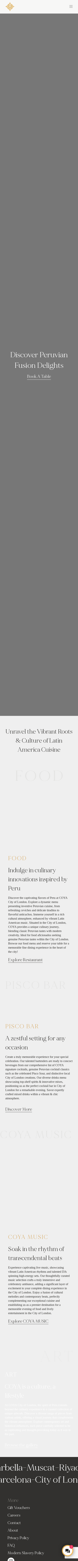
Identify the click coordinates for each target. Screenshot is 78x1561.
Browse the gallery (21, 1445)
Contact (14, 1522)
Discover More (18, 1109)
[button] (56, 6)
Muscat (35, 1467)
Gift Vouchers (19, 1507)
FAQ (11, 1545)
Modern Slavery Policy (26, 1553)
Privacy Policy (18, 1538)
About (13, 1530)
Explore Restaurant (25, 960)
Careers (14, 1515)
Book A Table (39, 376)
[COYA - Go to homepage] (10, 6)
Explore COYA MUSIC (28, 1321)
